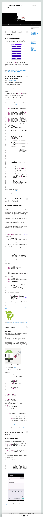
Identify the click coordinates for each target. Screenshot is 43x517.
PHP (21, 24)
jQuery (32, 49)
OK (23, 515)
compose (18, 193)
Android (17, 24)
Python (32, 54)
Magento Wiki (25, 24)
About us (35, 24)
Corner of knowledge (11, 24)
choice (16, 193)
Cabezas (15, 35)
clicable (21, 70)
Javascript (30, 24)
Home (6, 24)
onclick (10, 71)
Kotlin (18, 427)
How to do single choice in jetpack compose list (34, 35)
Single (5, 194)
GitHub (15, 367)
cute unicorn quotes (31, 513)
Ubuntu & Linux (33, 56)
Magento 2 (32, 52)
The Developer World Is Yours (13, 6)
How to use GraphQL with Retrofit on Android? (34, 41)
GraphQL (16, 322)
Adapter (15, 503)
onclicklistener (13, 71)
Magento (32, 51)
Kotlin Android (12, 70)
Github (15, 68)
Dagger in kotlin (10, 327)
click (23, 70)
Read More (27, 515)
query (19, 322)
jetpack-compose (23, 193)
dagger (16, 427)
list (8, 71)
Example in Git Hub (8, 471)
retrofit (21, 322)
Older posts (7, 507)
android (18, 70)
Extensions (21, 503)
